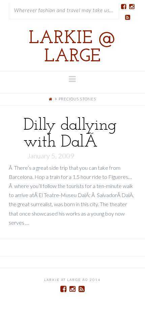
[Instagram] (131, 6)
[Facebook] (123, 6)
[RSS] (127, 17)
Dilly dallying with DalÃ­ (69, 134)
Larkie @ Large (72, 48)
